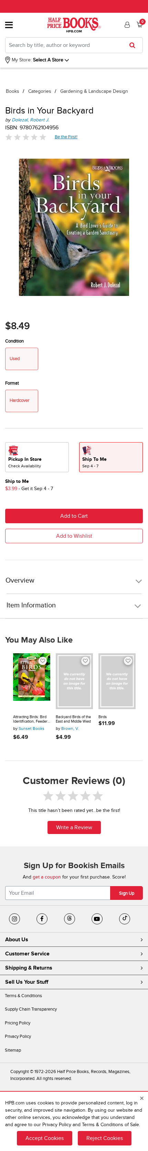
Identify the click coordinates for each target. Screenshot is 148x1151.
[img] (25, 137)
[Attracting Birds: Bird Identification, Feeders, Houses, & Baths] (31, 681)
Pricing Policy (17, 1023)
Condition (14, 341)
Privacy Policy (18, 1036)
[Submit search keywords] (134, 45)
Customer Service (27, 953)
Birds (102, 717)
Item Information (31, 605)
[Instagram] (14, 918)
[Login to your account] (126, 25)
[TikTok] (124, 918)
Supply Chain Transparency (31, 1009)
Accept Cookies (44, 1138)
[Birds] (117, 681)
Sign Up (126, 893)
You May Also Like (39, 640)
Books (12, 91)
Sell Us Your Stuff (26, 982)
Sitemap (13, 1050)
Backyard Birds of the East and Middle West (73, 719)
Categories (39, 91)
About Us (16, 939)
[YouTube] (97, 918)
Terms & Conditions (23, 996)
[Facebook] (41, 918)
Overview (20, 581)
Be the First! (66, 137)
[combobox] (74, 45)
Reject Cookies (104, 1138)
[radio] (37, 457)
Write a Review (74, 827)
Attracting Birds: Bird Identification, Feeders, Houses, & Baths (31, 719)
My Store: (21, 60)
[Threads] (69, 918)
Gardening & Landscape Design (94, 91)
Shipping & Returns (28, 967)
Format (12, 383)
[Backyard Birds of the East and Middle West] (74, 681)
